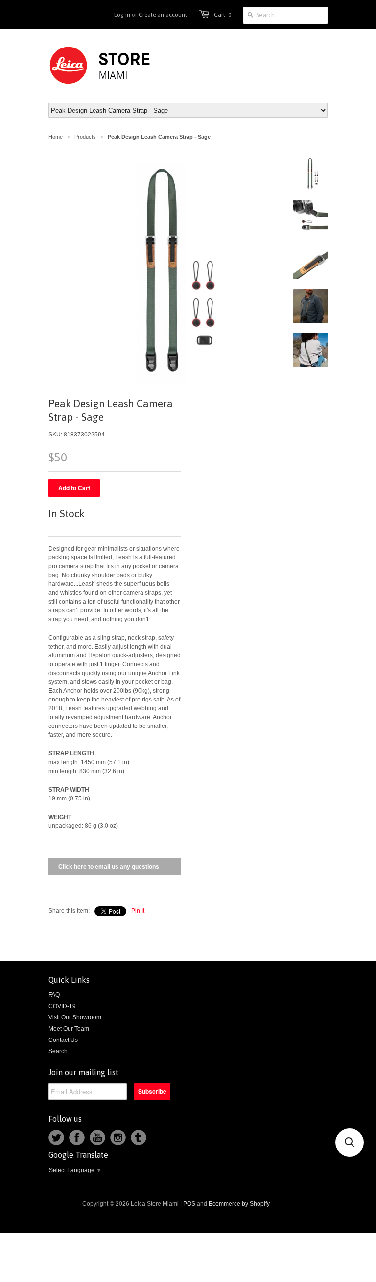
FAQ (54, 995)
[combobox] (285, 15)
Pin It (137, 910)
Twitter (56, 1137)
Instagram (118, 1137)
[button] (349, 1142)
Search (58, 1051)
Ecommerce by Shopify (239, 1203)
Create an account (163, 14)
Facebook (77, 1137)
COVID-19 (62, 1006)
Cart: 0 (222, 14)
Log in (122, 14)
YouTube (97, 1137)
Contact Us (63, 1040)
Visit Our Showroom (74, 1017)
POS (189, 1203)
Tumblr (138, 1137)
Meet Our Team (68, 1028)
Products (85, 137)
